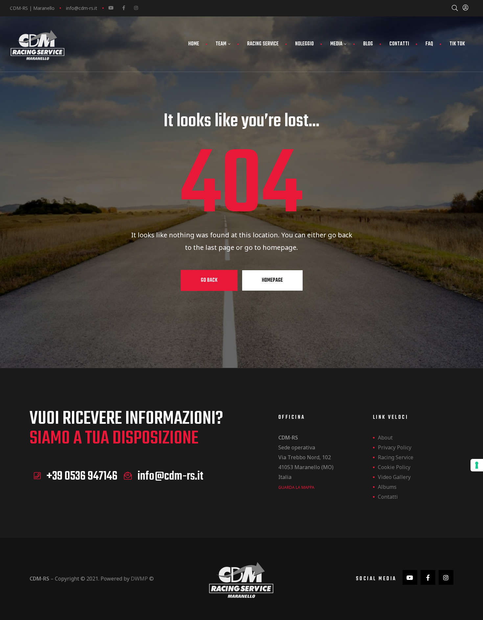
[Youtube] (111, 8)
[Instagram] (136, 8)
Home (193, 44)
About (385, 437)
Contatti (399, 44)
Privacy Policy (394, 447)
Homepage (272, 280)
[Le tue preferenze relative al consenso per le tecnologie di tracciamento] (477, 465)
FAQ (429, 44)
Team (221, 44)
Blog (368, 44)
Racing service (263, 44)
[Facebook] (123, 8)
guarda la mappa (296, 487)
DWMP (139, 578)
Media (336, 44)
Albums (387, 486)
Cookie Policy (394, 467)
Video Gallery (394, 477)
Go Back (209, 280)
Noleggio (304, 44)
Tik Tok (457, 44)
